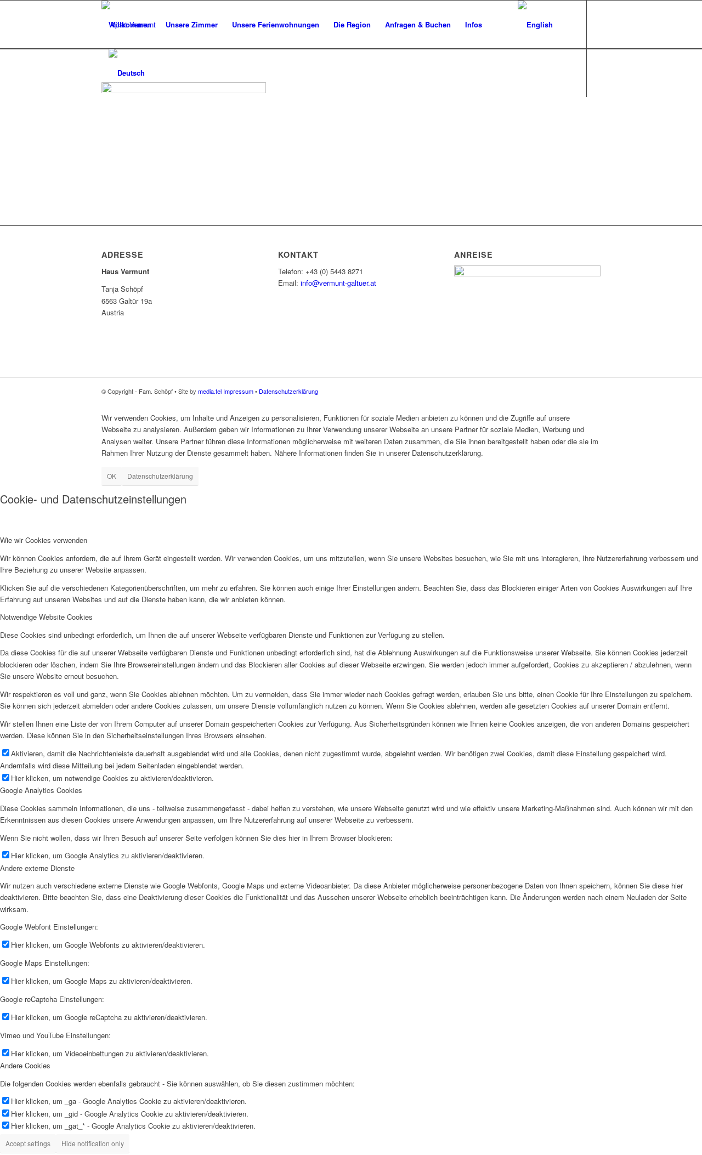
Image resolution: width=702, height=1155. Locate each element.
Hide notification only (92, 1143)
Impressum (238, 391)
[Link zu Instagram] (121, 120)
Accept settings (27, 1143)
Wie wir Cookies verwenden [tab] (43, 540)
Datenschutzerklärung (288, 391)
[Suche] (500, 25)
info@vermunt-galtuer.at (338, 283)
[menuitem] (129, 25)
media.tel (210, 391)
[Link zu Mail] (105, 120)
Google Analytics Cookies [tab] (41, 790)
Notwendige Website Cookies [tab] (46, 617)
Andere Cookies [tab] (25, 1065)
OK (111, 475)
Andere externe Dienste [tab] (37, 868)
